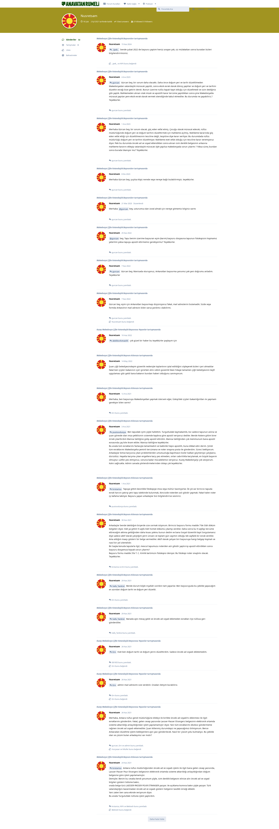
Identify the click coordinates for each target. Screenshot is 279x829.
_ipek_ (115, 49)
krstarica (116, 489)
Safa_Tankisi (118, 586)
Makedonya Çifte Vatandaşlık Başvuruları (115, 38)
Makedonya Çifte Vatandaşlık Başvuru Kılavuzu (118, 355)
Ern (114, 652)
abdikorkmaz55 (120, 340)
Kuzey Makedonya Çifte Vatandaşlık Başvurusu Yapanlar (122, 329)
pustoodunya (119, 432)
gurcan (115, 82)
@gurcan (123, 209)
